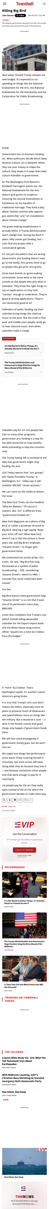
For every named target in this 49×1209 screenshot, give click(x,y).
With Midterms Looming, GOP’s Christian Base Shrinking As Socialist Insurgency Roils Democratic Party (23, 1078)
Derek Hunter (9, 907)
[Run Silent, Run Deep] (24, 1161)
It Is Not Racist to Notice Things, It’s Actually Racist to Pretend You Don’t (24, 902)
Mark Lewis (8, 990)
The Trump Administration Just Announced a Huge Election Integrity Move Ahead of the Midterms (24, 944)
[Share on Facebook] (15, 800)
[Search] (44, 3)
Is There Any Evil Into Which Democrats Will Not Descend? (23, 986)
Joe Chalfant (8, 950)
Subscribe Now (24, 855)
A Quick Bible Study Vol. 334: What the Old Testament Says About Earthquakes (24, 1061)
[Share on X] (4, 800)
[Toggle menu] (4, 3)
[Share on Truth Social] (9, 800)
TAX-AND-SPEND (8, 811)
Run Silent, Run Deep (14, 1092)
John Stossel (8, 15)
